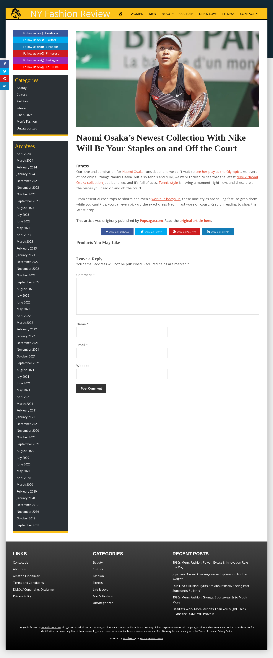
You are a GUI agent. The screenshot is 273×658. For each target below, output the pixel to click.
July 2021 (23, 377)
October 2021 (26, 356)
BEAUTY (168, 14)
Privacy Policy (22, 596)
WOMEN (137, 14)
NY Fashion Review (70, 13)
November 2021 (28, 349)
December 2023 (27, 181)
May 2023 (23, 228)
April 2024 (24, 154)
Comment (85, 275)
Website (83, 365)
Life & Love (24, 115)
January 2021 (26, 417)
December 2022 (27, 262)
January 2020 (26, 498)
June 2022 (23, 302)
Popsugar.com (151, 220)
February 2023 (27, 248)
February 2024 (27, 167)
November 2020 (28, 431)
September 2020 (28, 444)
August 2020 (25, 451)
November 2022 (28, 269)
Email (82, 345)
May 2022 (23, 309)
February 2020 (27, 491)
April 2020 (24, 478)
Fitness (82, 165)
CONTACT (247, 14)
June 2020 (23, 464)
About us (19, 569)
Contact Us (20, 562)
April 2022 (24, 316)
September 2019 (28, 525)
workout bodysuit (166, 199)
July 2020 (23, 458)
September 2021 (28, 363)
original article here (195, 220)
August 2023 (25, 208)
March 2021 (25, 404)
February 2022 (27, 329)
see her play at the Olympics (218, 171)
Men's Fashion (27, 121)
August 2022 (25, 289)
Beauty (22, 88)
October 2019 (26, 518)
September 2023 (28, 201)
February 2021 (27, 410)
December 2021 (27, 343)
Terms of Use (206, 631)
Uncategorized (27, 128)
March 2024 (25, 160)
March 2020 (25, 485)
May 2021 (23, 390)
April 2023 (24, 235)
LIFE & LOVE (208, 14)
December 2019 (27, 505)
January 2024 (26, 174)
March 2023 (25, 241)
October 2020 (26, 437)
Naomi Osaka (133, 171)
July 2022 (23, 295)
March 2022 (25, 323)
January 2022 (26, 336)
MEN (152, 14)
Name (82, 324)
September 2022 (28, 282)
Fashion (22, 101)
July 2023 (23, 215)
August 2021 (25, 370)
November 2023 (28, 188)
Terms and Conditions (28, 583)
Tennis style (168, 182)
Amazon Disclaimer (26, 576)
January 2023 (26, 255)
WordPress (129, 638)
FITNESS (228, 14)
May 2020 (23, 471)
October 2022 (26, 275)
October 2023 (26, 194)
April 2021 (24, 397)
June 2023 (23, 221)
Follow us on (40, 33)
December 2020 (27, 424)
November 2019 (28, 512)
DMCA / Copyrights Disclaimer (34, 590)
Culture (22, 95)
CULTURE (186, 14)
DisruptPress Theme (152, 638)
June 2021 (23, 383)
